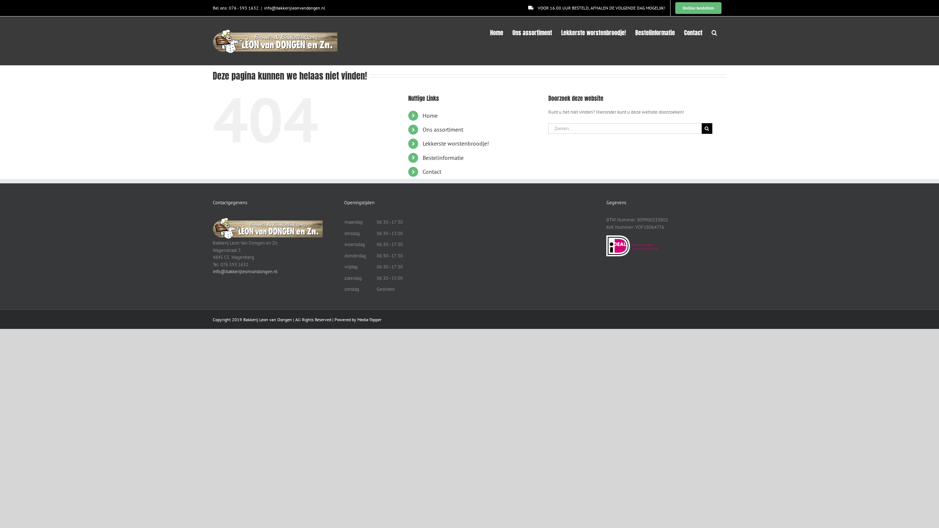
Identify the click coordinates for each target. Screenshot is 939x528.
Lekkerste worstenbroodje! (456, 143)
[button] (714, 31)
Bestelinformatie (443, 157)
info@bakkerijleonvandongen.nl (294, 8)
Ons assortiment (443, 129)
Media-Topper (369, 319)
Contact (432, 171)
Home (430, 115)
